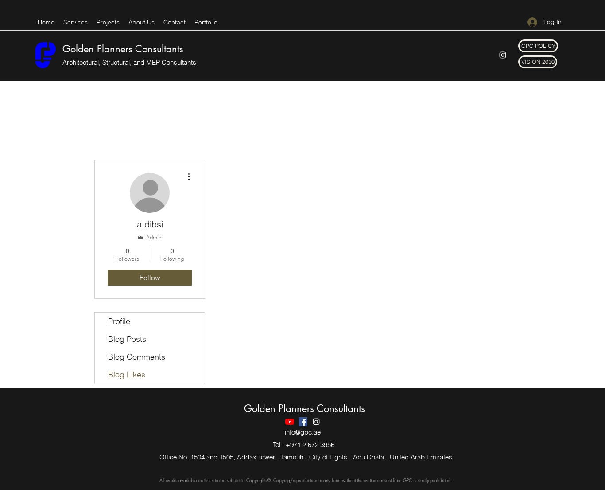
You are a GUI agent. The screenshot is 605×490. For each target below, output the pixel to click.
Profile (119, 321)
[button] (538, 45)
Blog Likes (126, 374)
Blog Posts (127, 339)
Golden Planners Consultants (122, 49)
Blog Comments (136, 357)
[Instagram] (502, 55)
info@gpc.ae (303, 432)
